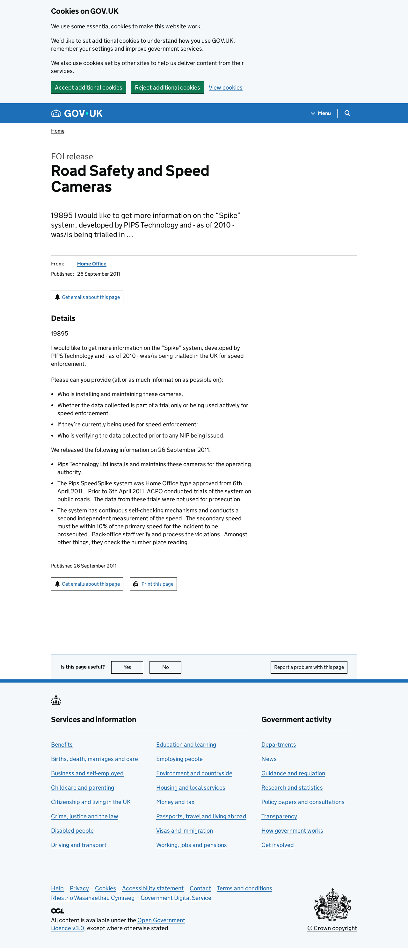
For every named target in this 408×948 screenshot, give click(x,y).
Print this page (157, 584)
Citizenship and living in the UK (91, 802)
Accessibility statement (153, 888)
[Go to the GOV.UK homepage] (77, 113)
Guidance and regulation (293, 773)
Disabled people (72, 830)
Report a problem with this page (309, 667)
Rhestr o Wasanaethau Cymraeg (93, 897)
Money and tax (175, 802)
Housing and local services (190, 787)
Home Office (91, 264)
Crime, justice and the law (84, 816)
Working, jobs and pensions (191, 845)
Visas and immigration (184, 830)
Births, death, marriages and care (94, 759)
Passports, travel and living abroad (201, 816)
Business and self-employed (87, 773)
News (269, 759)
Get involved (277, 845)
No (171, 667)
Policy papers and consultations (303, 802)
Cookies (105, 888)
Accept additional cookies (88, 87)
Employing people (179, 759)
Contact (200, 888)
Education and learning (186, 744)
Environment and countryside (194, 773)
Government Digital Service (176, 897)
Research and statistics (292, 787)
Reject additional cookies (167, 87)
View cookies (226, 87)
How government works (292, 830)
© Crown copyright (332, 928)
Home (57, 131)
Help (57, 888)
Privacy (79, 888)
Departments (278, 744)
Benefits (62, 744)
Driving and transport (78, 845)
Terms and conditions (244, 888)
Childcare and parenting (82, 787)
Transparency (279, 816)
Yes (133, 667)
